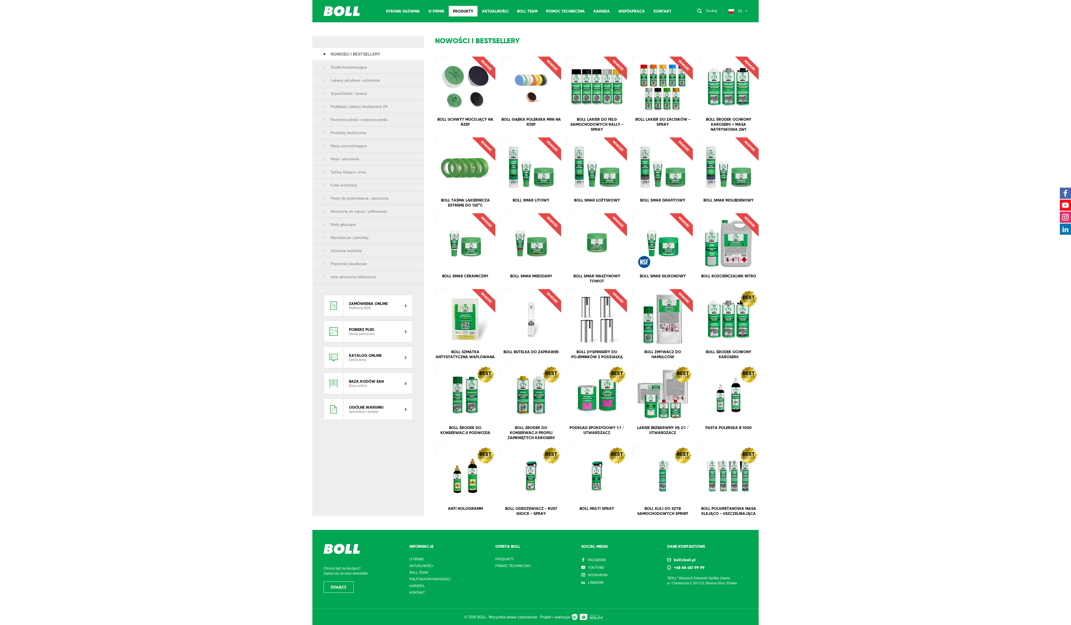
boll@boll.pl (685, 559)
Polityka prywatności (430, 579)
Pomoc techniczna (565, 11)
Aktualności (495, 11)
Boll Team (527, 11)
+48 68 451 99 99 (689, 567)
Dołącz (338, 587)
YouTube (596, 568)
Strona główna (403, 11)
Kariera (602, 11)
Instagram (597, 575)
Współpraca (631, 11)
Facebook (597, 560)
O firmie (436, 11)
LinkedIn (596, 583)
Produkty (463, 11)
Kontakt (662, 11)
